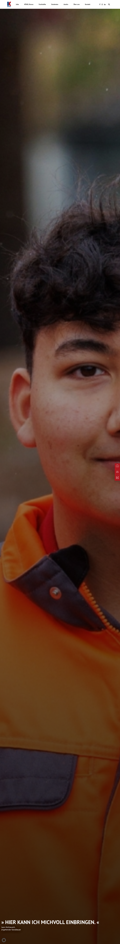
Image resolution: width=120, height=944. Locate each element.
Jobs (17, 4)
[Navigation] (111, 4)
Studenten (54, 4)
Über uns (77, 4)
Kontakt (87, 4)
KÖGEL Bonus (28, 4)
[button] (4, 940)
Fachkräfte (42, 4)
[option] (60, 472)
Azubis (66, 4)
